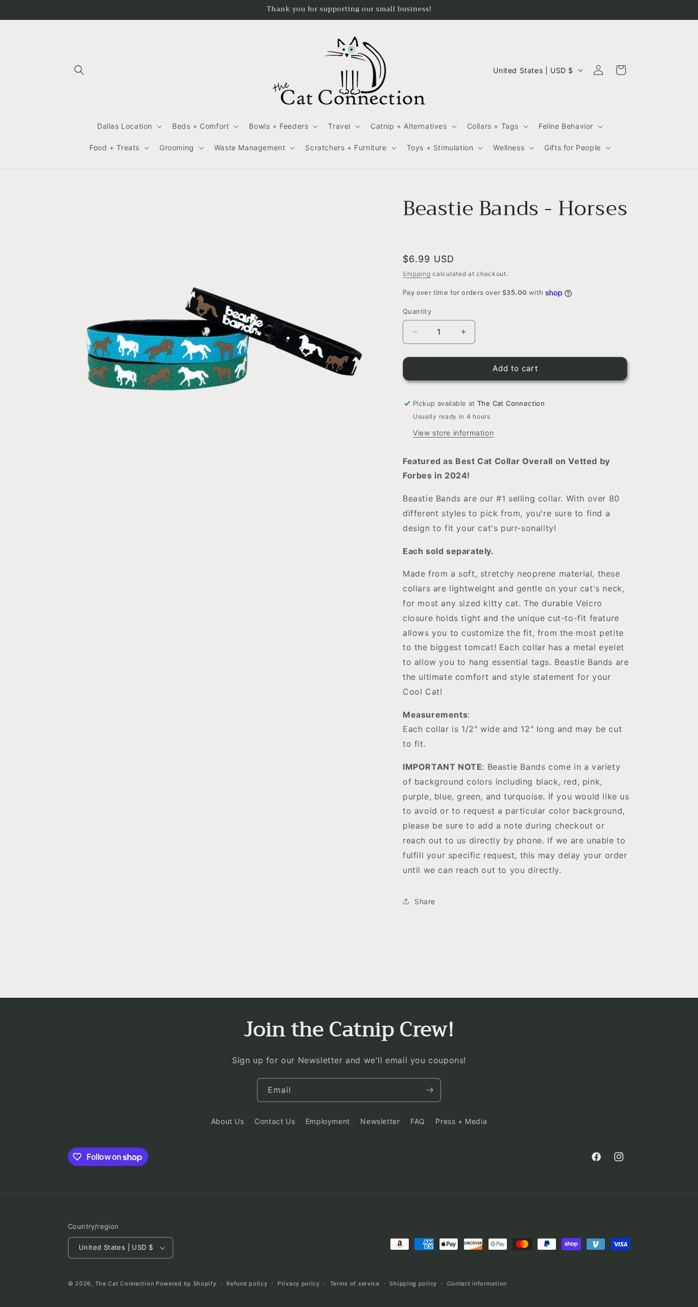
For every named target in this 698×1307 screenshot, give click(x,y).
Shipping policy (413, 1283)
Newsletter (380, 1121)
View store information (453, 432)
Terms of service (355, 1283)
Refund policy (246, 1283)
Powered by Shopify (186, 1283)
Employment (328, 1121)
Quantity (417, 311)
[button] (79, 70)
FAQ (417, 1121)
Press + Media (461, 1121)
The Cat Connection (124, 1283)
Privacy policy (298, 1283)
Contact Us (274, 1121)
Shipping (417, 274)
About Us (227, 1121)
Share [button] (424, 901)
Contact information (477, 1283)
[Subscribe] (429, 1090)
